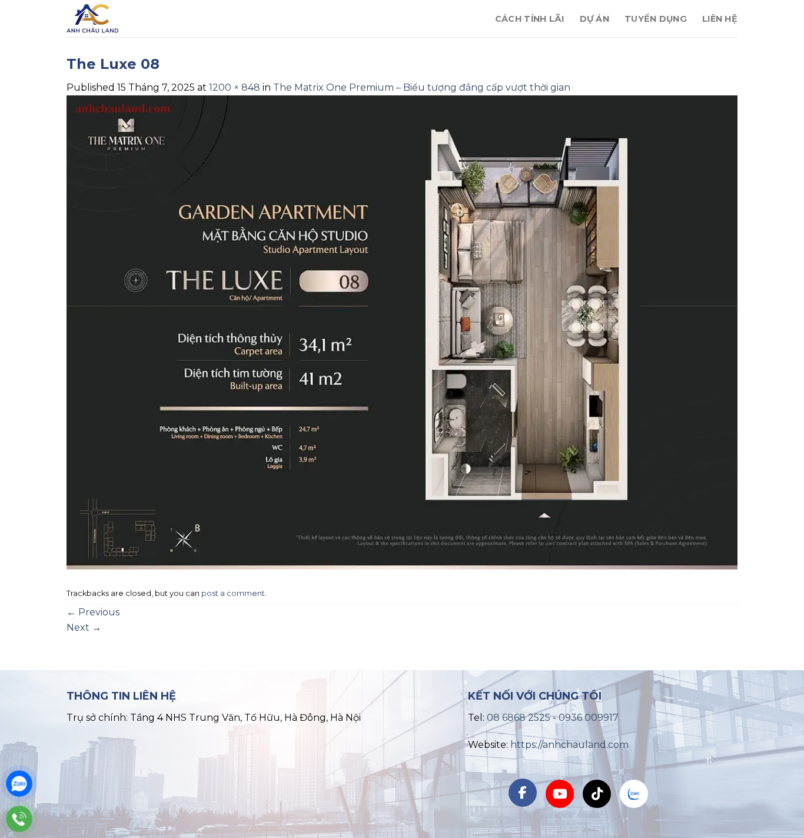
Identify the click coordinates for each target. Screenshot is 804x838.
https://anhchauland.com (569, 744)
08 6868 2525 (518, 717)
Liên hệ (719, 19)
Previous (93, 612)
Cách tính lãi (529, 19)
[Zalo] (19, 783)
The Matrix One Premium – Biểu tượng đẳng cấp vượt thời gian (421, 87)
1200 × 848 (234, 87)
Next (84, 627)
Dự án (594, 19)
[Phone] (19, 819)
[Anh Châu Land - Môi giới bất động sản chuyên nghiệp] (142, 18)
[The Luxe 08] (402, 331)
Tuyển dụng (655, 19)
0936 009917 (589, 717)
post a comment (233, 593)
